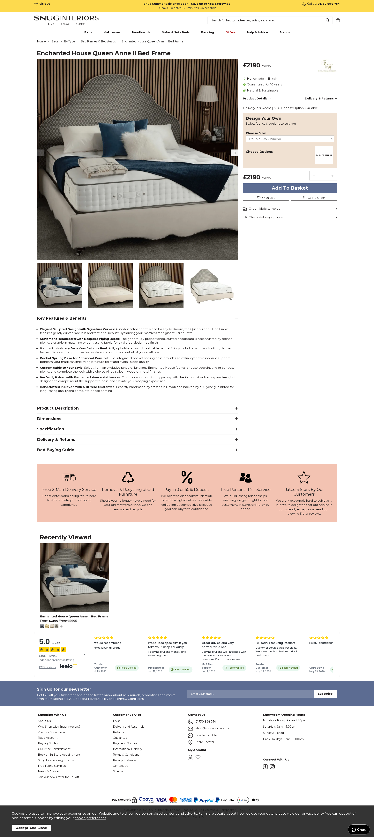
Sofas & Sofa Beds (176, 32)
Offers (231, 32)
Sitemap (118, 771)
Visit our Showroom (51, 732)
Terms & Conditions (126, 754)
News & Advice (48, 771)
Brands (285, 32)
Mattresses (112, 32)
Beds (88, 32)
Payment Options (125, 743)
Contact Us (120, 766)
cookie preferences (90, 818)
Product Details (255, 98)
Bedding (207, 32)
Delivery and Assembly (128, 726)
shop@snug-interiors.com (213, 728)
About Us (44, 721)
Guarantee (120, 737)
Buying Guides (48, 743)
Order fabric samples (264, 208)
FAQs (117, 721)
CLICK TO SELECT (324, 155)
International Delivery (127, 749)
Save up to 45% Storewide (210, 3)
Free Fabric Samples (52, 766)
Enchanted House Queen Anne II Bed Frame (74, 616)
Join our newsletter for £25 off (58, 777)
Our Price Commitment (54, 749)
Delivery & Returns (319, 98)
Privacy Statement (126, 760)
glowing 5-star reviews (304, 513)
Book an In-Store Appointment (59, 754)
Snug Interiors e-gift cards (56, 760)
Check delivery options (265, 217)
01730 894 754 (205, 721)
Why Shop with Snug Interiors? (59, 726)
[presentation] (40, 152)
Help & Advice (257, 32)
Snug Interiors (72, 20)
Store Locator (204, 742)
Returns (118, 732)
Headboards (141, 32)
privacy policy (313, 813)
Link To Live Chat (207, 735)
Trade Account (47, 737)
